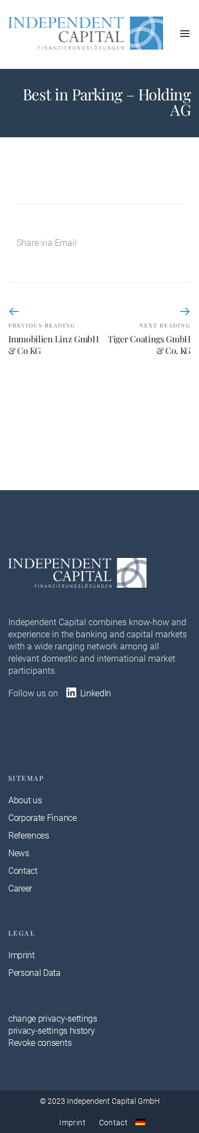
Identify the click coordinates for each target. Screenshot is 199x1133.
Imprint (21, 955)
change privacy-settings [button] (52, 1018)
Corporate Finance (42, 818)
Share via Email (47, 243)
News (18, 853)
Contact (23, 871)
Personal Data (34, 973)
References (28, 835)
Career (20, 888)
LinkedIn (94, 693)
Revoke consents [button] (39, 1043)
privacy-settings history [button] (51, 1030)
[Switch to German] (140, 1122)
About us (24, 800)
